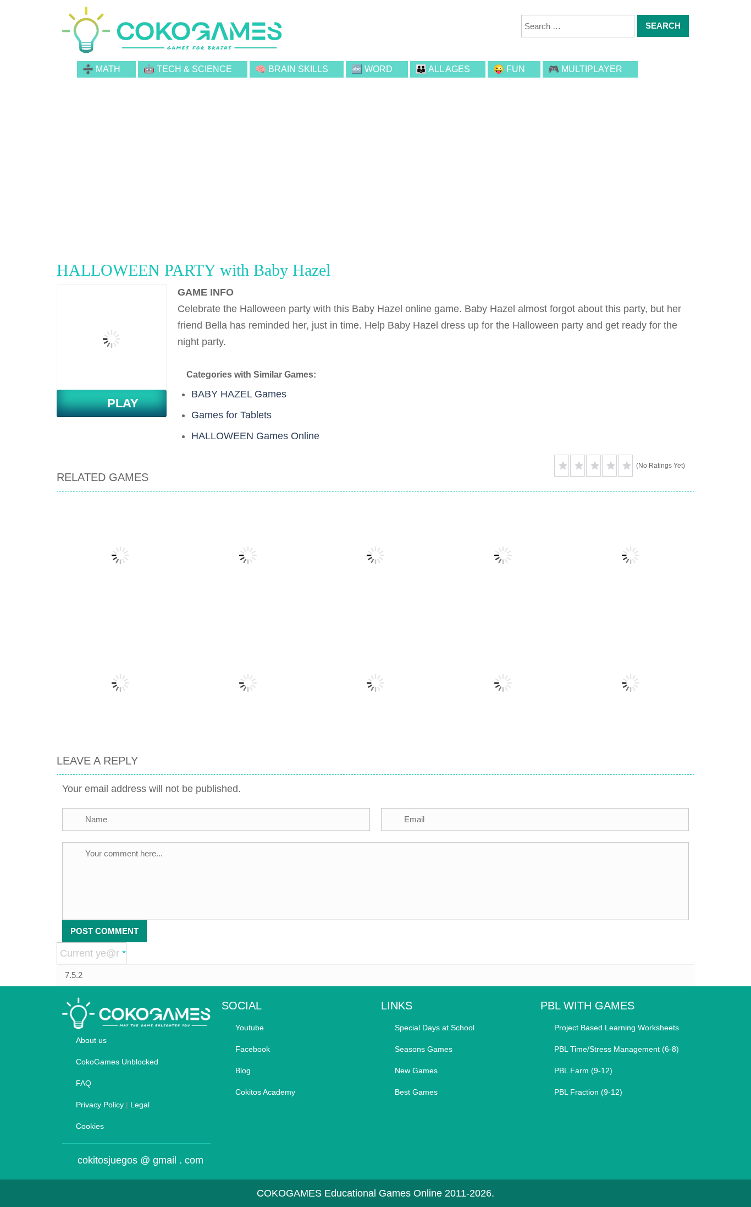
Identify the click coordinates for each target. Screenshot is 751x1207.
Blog (243, 1070)
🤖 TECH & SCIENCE (187, 69)
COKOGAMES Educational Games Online (349, 1193)
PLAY (116, 403)
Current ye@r (93, 953)
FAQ (83, 1083)
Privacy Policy (100, 1104)
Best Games (416, 1092)
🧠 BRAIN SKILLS (291, 69)
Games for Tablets (231, 414)
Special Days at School (434, 1027)
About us (91, 1040)
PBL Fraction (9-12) (588, 1092)
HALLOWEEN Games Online (255, 435)
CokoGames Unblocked (117, 1061)
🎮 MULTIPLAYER (585, 69)
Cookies (90, 1126)
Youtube (249, 1027)
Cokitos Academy (265, 1092)
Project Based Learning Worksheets (616, 1027)
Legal (140, 1104)
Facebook (252, 1049)
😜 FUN (509, 69)
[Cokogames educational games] (172, 31)
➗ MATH (101, 69)
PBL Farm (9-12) (583, 1070)
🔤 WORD (372, 69)
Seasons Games (423, 1049)
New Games (416, 1070)
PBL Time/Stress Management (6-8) (616, 1049)
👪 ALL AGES (443, 69)
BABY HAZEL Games (238, 394)
